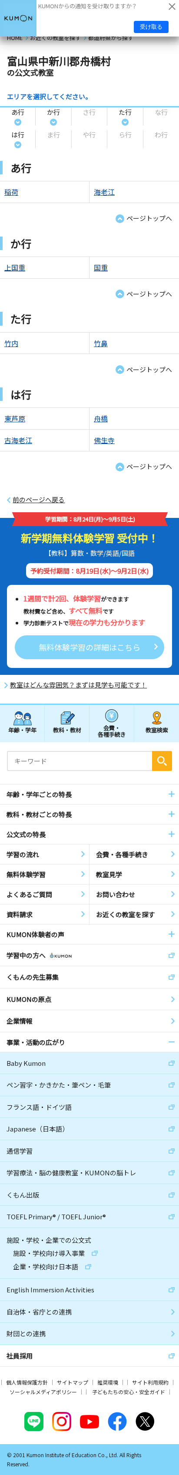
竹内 (11, 343)
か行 (53, 112)
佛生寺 (104, 440)
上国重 (14, 267)
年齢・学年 (22, 730)
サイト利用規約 (150, 1382)
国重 (101, 267)
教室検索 (157, 730)
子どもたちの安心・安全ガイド (128, 1391)
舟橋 (101, 418)
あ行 (17, 112)
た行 (125, 112)
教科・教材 (67, 730)
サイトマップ (72, 1382)
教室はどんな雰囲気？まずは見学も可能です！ (78, 685)
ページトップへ (149, 218)
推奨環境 (107, 1382)
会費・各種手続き (112, 731)
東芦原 (14, 418)
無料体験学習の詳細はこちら (89, 647)
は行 (17, 134)
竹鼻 (101, 343)
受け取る (151, 26)
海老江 (104, 192)
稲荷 (11, 192)
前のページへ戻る (39, 499)
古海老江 (18, 440)
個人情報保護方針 (27, 1382)
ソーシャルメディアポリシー (43, 1391)
